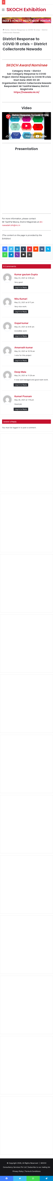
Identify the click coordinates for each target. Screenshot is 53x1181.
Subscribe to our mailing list (39, 1167)
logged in (16, 428)
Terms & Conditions (33, 1171)
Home (7, 30)
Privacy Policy (18, 1171)
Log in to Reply (21, 287)
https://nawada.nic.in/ (26, 92)
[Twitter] (11, 249)
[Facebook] (4, 249)
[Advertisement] (26, 462)
